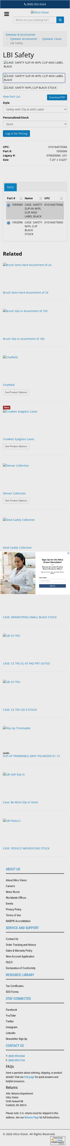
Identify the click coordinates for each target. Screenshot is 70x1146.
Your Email (42, 577)
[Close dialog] (68, 553)
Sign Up (52, 586)
